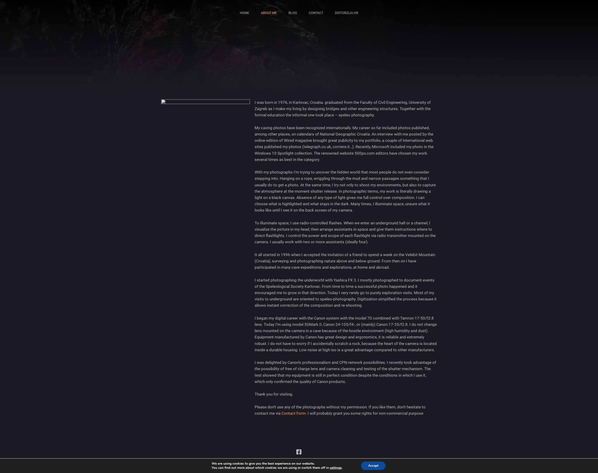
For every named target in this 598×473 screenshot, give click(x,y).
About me (269, 13)
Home (244, 13)
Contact (316, 13)
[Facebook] (299, 452)
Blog (292, 13)
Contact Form (293, 413)
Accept (373, 465)
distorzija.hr (346, 13)
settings (336, 468)
